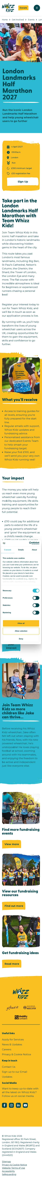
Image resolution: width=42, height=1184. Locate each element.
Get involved (18, 20)
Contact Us (8, 1066)
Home (5, 20)
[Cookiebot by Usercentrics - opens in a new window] (29, 543)
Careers (6, 1049)
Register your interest (11, 644)
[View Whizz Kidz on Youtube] (25, 1105)
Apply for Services (13, 1039)
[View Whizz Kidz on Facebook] (4, 1105)
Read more (12, 963)
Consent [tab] (7, 550)
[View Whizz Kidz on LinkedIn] (18, 1105)
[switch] (34, 597)
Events (31, 20)
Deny (21, 639)
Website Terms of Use (13, 1168)
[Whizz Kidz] (8, 8)
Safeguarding (9, 1174)
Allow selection (21, 631)
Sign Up (23, 181)
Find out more (14, 905)
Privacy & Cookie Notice (16, 1054)
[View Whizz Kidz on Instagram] (11, 1105)
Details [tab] (21, 550)
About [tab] (34, 550)
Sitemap (6, 1161)
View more (12, 844)
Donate (23, 8)
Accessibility (8, 1171)
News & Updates (12, 1044)
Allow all (21, 623)
